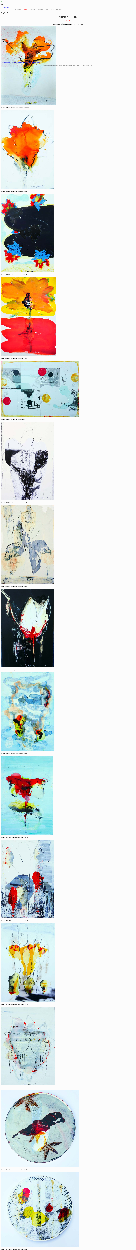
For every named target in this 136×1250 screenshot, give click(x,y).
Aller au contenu (5, 7)
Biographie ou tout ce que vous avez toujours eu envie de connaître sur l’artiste (20, 62)
